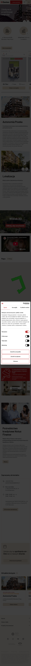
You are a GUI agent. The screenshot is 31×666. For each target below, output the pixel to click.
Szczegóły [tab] (14, 307)
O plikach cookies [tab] (24, 307)
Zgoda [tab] (5, 307)
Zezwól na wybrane (15, 356)
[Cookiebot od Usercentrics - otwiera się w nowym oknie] (23, 303)
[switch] (27, 336)
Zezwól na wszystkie (15, 351)
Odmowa (15, 361)
